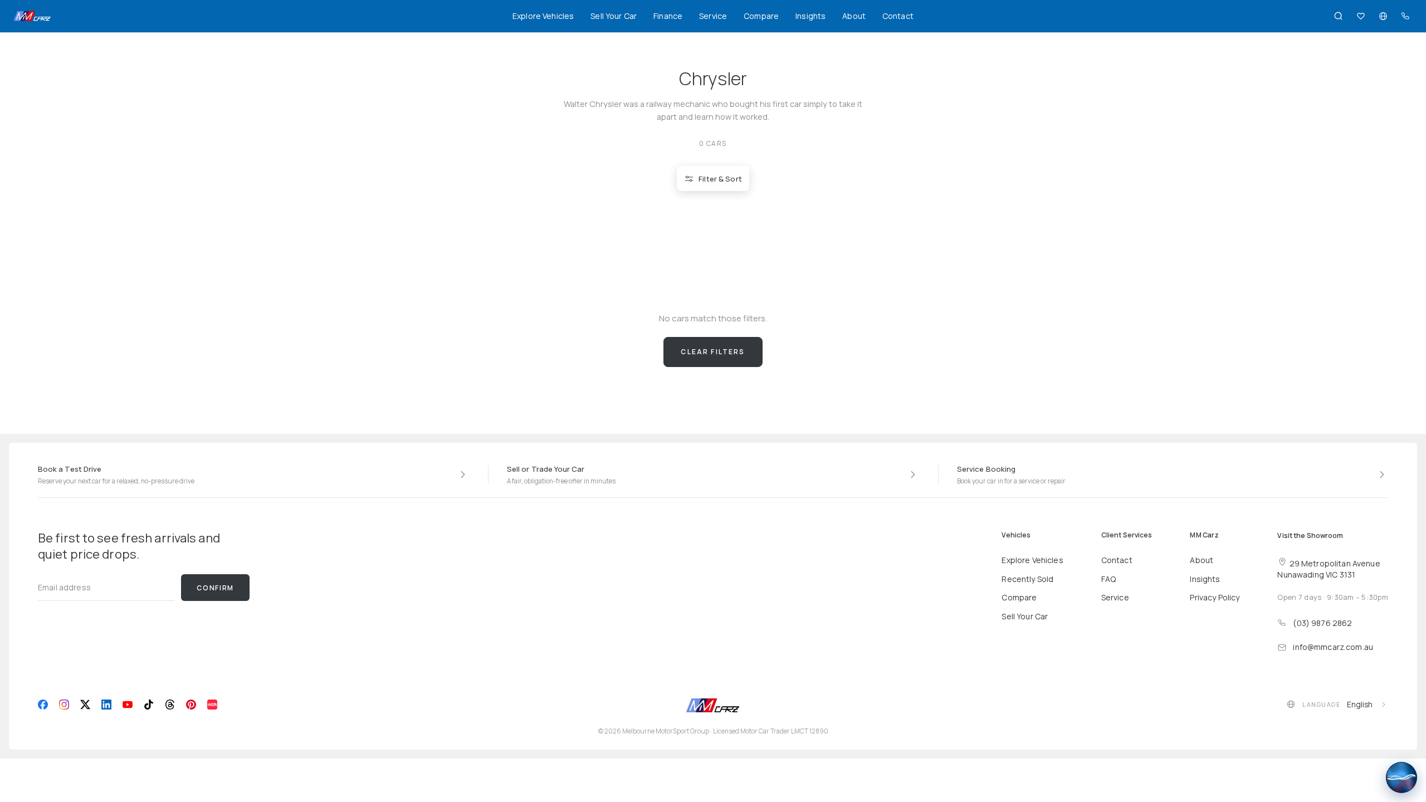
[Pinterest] (191, 705)
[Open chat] (1401, 777)
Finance (667, 16)
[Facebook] (43, 705)
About (854, 16)
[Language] (1383, 16)
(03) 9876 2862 (1322, 623)
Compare (761, 16)
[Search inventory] (1338, 16)
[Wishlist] (1361, 16)
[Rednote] (212, 705)
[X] (85, 705)
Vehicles (1016, 535)
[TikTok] (149, 705)
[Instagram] (64, 705)
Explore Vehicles (543, 16)
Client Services (1126, 535)
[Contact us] (1405, 16)
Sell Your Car (613, 16)
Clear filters (713, 351)
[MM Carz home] (32, 16)
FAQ (1108, 579)
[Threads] (170, 705)
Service (713, 16)
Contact (898, 16)
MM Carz (1204, 535)
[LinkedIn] (106, 705)
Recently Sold (1027, 579)
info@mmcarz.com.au (1333, 647)
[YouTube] (128, 705)
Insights (810, 16)
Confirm (215, 588)
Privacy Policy (1214, 597)
